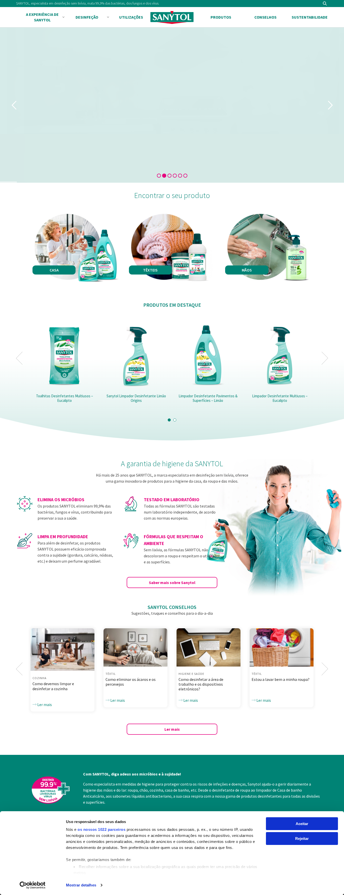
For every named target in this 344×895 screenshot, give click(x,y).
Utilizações (131, 17)
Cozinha (39, 678)
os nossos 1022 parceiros (101, 829)
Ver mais (157, 158)
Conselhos (265, 17)
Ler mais (44, 704)
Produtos (221, 17)
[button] (169, 419)
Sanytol (172, 17)
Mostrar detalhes (81, 885)
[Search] (325, 4)
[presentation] (19, 358)
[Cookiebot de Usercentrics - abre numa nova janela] (33, 885)
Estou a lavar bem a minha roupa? (280, 679)
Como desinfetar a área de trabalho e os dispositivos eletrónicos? (201, 684)
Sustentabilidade (310, 17)
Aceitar (302, 824)
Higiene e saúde (191, 674)
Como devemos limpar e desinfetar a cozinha (53, 686)
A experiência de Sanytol (42, 17)
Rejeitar (302, 838)
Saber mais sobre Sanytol (172, 582)
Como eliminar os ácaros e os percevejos (131, 682)
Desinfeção (87, 17)
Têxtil (111, 674)
